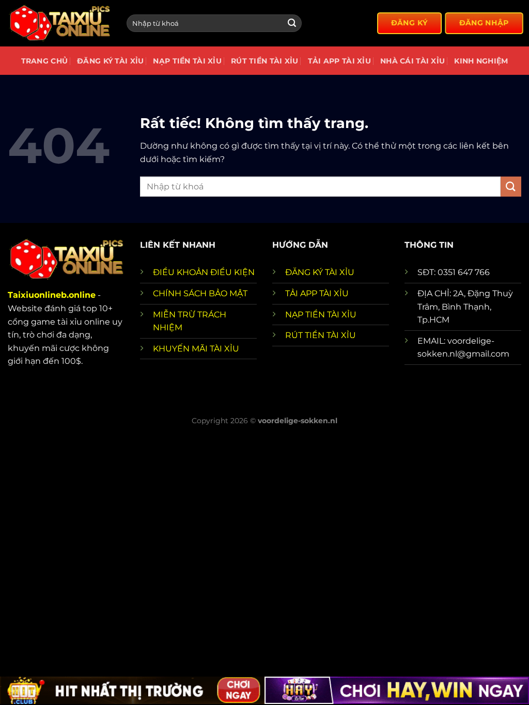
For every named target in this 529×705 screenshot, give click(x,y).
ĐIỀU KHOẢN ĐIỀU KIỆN (204, 272)
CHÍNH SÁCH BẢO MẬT (200, 293)
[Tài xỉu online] (59, 23)
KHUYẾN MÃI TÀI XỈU (196, 349)
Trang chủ (44, 61)
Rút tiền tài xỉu (265, 61)
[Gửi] (292, 23)
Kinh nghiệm (481, 61)
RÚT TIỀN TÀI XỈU (320, 335)
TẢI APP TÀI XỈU (317, 293)
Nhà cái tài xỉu (412, 61)
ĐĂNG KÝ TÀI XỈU (319, 272)
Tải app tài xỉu (339, 61)
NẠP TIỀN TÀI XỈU (320, 314)
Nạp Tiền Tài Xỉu (187, 61)
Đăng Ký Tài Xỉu (110, 61)
